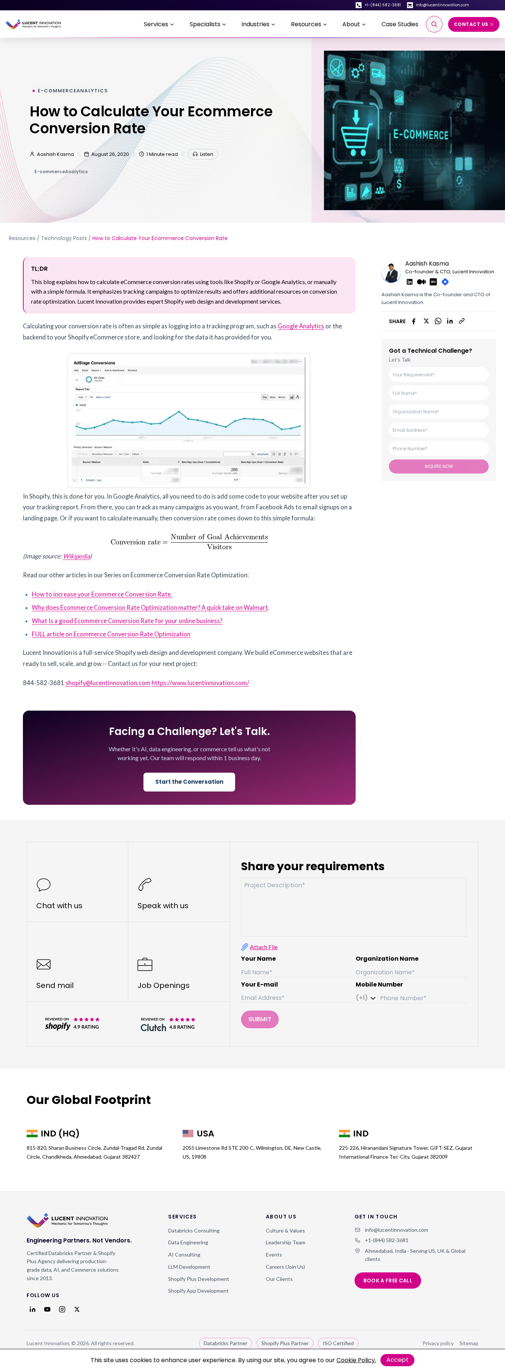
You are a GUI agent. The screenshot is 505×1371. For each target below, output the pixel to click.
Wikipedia (76, 556)
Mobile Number (379, 984)
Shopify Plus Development (198, 1279)
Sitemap (469, 1343)
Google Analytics (301, 326)
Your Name (258, 958)
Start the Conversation (189, 782)
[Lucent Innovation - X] (77, 1309)
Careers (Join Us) (285, 1267)
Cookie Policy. (356, 1360)
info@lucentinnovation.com (442, 5)
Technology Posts (64, 238)
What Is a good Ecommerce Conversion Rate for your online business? (127, 621)
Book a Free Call (388, 1280)
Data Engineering (188, 1242)
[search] (434, 24)
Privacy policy (438, 1343)
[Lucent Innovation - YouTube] (47, 1309)
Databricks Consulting (194, 1230)
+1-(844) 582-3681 (383, 5)
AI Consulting (184, 1254)
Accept (397, 1359)
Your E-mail (259, 984)
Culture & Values (285, 1230)
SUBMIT (259, 1019)
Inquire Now (439, 466)
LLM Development (189, 1267)
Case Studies (400, 24)
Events (274, 1254)
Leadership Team (285, 1242)
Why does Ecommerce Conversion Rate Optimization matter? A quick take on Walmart (150, 607)
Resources (22, 238)
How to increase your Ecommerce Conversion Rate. (102, 594)
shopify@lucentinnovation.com (107, 683)
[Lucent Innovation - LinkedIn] (32, 1309)
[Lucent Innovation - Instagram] (62, 1309)
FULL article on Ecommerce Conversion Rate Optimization (111, 634)
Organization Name (387, 958)
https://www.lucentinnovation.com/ (200, 683)
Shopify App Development (198, 1291)
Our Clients (279, 1279)
